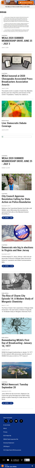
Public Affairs (5, 293)
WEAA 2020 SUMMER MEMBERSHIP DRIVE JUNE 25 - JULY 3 (17, 40)
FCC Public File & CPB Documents (12, 450)
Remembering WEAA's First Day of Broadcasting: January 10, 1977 (17, 343)
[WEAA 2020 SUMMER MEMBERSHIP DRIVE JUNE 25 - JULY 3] (17, 23)
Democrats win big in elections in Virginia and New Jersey (17, 249)
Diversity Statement (8, 443)
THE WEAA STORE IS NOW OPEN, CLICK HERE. (17, 6)
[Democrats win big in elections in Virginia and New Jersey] (17, 233)
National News (5, 120)
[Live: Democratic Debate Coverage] (17, 109)
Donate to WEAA (26, 2)
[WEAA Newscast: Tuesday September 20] (17, 370)
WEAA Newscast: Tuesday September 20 (15, 386)
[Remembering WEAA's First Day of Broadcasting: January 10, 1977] (17, 326)
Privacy (5, 432)
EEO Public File (7, 435)
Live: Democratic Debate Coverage (14, 125)
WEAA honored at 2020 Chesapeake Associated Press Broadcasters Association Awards (17, 80)
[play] (3, 466)
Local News (4, 35)
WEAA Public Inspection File (10, 439)
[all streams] (32, 466)
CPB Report (6, 446)
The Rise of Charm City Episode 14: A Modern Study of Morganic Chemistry (17, 298)
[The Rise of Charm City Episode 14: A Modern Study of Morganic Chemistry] (17, 281)
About (5, 428)
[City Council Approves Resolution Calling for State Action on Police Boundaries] (17, 182)
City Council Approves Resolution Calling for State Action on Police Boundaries (16, 199)
